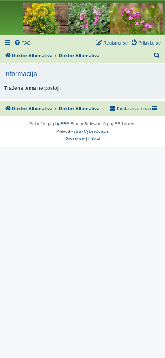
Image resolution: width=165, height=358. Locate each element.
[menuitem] (22, 43)
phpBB (59, 123)
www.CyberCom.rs (91, 131)
